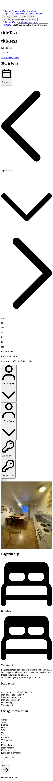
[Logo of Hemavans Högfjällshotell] (12, 6)
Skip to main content (10, 57)
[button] (7, 13)
